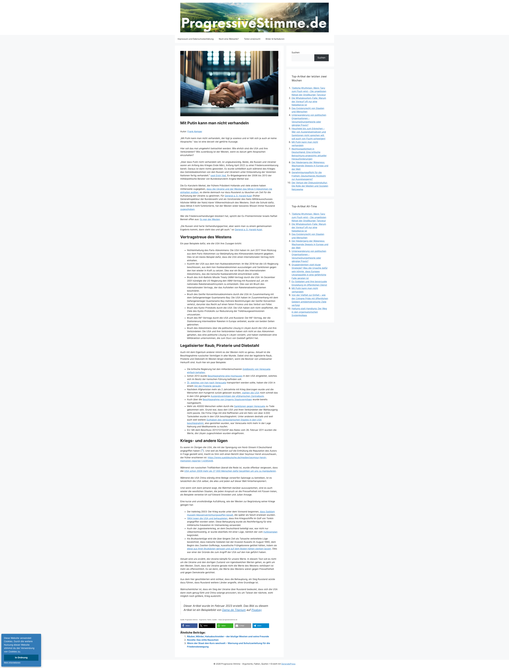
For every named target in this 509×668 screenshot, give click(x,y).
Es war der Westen (210, 219)
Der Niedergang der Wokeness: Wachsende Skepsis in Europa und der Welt (310, 165)
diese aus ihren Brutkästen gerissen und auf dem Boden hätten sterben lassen (229, 548)
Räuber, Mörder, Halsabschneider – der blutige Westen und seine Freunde (228, 636)
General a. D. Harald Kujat (238, 195)
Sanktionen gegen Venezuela (249, 406)
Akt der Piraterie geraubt (207, 386)
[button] (189, 625)
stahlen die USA (250, 392)
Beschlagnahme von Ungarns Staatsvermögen (227, 399)
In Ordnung (21, 657)
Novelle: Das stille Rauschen (203, 640)
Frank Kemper (194, 131)
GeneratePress (288, 664)
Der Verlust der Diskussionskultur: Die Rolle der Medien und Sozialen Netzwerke (310, 186)
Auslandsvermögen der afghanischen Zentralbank (237, 396)
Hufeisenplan (270, 532)
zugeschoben (187, 209)
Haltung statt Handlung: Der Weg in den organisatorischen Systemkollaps (309, 312)
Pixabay (256, 610)
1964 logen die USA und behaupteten (207, 518)
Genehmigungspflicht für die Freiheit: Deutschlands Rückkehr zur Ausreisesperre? (309, 176)
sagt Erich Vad (218, 175)
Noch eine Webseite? (229, 39)
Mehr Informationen (12, 662)
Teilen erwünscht (252, 39)
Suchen (296, 52)
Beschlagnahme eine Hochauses (225, 376)
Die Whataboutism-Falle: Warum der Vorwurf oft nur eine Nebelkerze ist (309, 101)
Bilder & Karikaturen (275, 39)
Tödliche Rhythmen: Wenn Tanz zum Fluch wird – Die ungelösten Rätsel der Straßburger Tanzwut (309, 91)
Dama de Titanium (234, 610)
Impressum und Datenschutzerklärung (196, 39)
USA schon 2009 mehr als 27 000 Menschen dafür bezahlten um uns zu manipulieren (230, 471)
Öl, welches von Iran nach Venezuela (206, 382)
